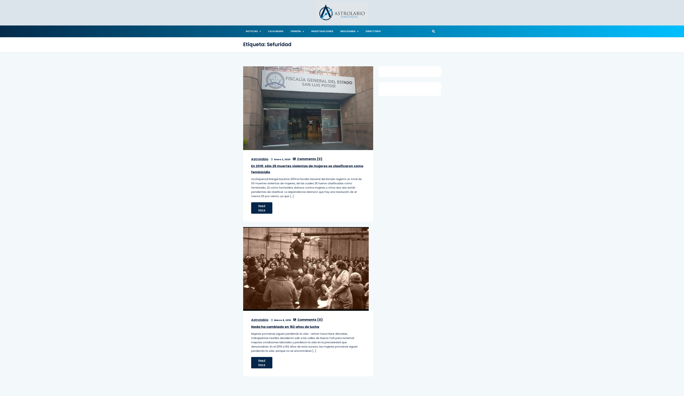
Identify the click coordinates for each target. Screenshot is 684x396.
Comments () (309, 159)
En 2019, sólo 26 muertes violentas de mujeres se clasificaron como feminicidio (307, 169)
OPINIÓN (296, 31)
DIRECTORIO (373, 31)
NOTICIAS (252, 31)
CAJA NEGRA (275, 31)
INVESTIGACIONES (322, 31)
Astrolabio (259, 159)
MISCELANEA (347, 31)
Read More (261, 208)
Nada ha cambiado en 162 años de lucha (285, 327)
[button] (433, 31)
